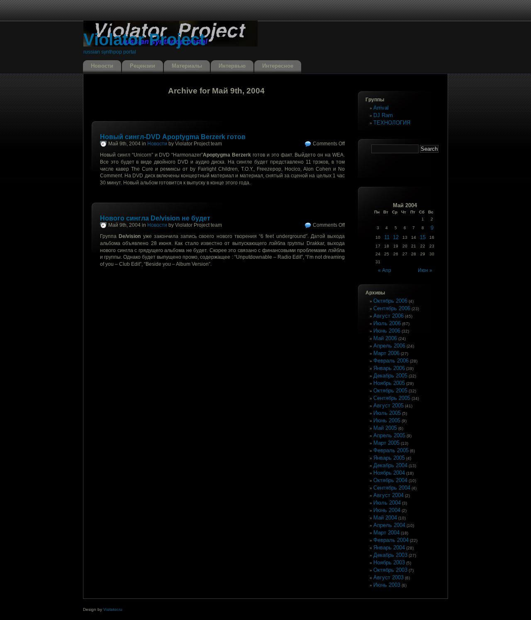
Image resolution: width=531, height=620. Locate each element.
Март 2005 (386, 443)
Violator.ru (112, 609)
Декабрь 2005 (390, 375)
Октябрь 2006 (390, 301)
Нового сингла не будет (155, 218)
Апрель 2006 (389, 346)
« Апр (384, 270)
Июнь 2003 (386, 585)
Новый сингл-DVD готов (173, 136)
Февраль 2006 (391, 361)
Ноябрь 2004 (389, 473)
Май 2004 (385, 518)
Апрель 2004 (389, 525)
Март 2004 (386, 532)
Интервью (232, 66)
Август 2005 (388, 405)
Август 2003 (388, 577)
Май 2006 (385, 338)
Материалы (187, 66)
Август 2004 (388, 495)
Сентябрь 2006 (391, 308)
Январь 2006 (389, 368)
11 (387, 237)
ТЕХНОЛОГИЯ (391, 123)
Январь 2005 (389, 458)
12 (396, 237)
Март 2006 (386, 353)
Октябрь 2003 (390, 570)
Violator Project (144, 39)
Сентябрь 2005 (391, 398)
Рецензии (142, 66)
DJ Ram (383, 115)
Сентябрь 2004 (391, 488)
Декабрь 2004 (390, 465)
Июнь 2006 (386, 331)
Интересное (277, 66)
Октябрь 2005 (390, 390)
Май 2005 (385, 428)
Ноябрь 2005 (389, 383)
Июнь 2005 (386, 420)
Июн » (425, 270)
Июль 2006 (387, 323)
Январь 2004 (389, 547)
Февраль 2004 (391, 540)
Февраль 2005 (391, 450)
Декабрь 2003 (390, 555)
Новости (102, 66)
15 (423, 237)
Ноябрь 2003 (389, 562)
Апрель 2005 (389, 435)
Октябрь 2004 (390, 480)
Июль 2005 (387, 413)
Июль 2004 (387, 503)
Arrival (381, 108)
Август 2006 (388, 316)
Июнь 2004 (386, 510)
